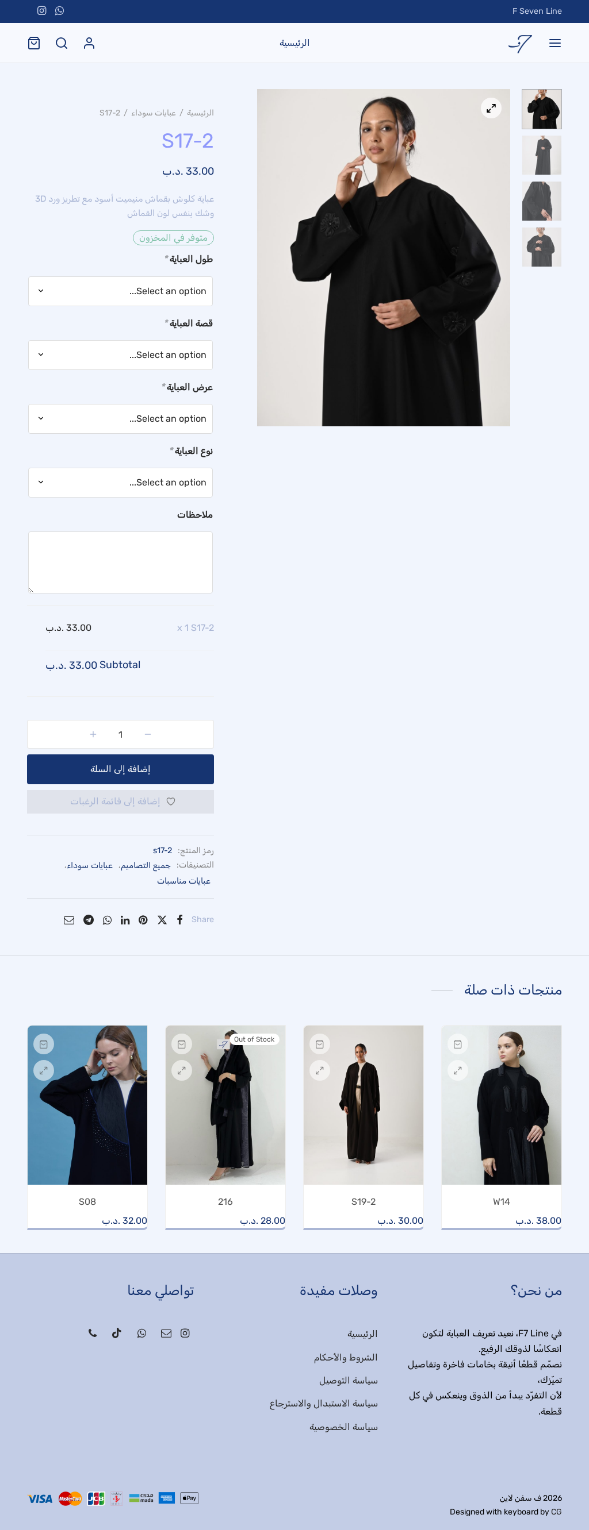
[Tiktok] (117, 1334)
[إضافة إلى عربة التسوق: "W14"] (458, 1044)
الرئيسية (295, 42)
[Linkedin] (125, 920)
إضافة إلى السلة (120, 769)
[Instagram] (42, 11)
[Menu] (555, 43)
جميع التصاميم (146, 865)
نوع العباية (191, 450)
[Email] (69, 920)
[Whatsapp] (59, 11)
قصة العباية (188, 323)
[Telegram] (88, 920)
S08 (87, 1201)
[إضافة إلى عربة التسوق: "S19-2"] (319, 1044)
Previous (268, 257)
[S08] (87, 1105)
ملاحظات (195, 514)
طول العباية (188, 258)
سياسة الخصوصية (343, 1426)
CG (556, 1512)
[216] (225, 1105)
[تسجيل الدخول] (89, 43)
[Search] (61, 43)
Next (498, 257)
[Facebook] (180, 920)
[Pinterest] (143, 920)
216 (225, 1201)
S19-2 (363, 1201)
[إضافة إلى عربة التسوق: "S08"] (43, 1044)
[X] (161, 920)
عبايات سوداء (153, 113)
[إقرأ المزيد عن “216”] (181, 1044)
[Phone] (92, 1334)
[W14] (501, 1105)
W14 (501, 1201)
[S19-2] (363, 1105)
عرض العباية (186, 386)
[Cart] (34, 43)
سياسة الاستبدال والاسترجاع (324, 1403)
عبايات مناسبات (184, 881)
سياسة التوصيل (348, 1380)
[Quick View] (458, 1070)
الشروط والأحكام (346, 1357)
